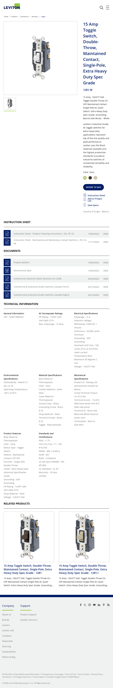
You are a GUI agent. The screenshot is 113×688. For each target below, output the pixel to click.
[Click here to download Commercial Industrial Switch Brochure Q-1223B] (7, 279)
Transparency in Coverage (52, 674)
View (105, 233)
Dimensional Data (22, 270)
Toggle (43, 16)
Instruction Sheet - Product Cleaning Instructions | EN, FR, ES (44, 233)
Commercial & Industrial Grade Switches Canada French (41, 286)
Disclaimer (7, 677)
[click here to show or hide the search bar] (101, 7)
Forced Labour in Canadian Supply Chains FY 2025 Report (56, 677)
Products (14, 16)
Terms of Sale (83, 674)
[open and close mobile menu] (107, 7)
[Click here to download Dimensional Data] (7, 270)
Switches (35, 16)
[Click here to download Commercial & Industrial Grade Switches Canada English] (7, 295)
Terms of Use (70, 674)
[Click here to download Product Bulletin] (7, 262)
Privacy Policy (96, 674)
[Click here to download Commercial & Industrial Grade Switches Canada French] (7, 287)
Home (6, 16)
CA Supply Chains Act (22, 677)
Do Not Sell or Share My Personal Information (20, 674)
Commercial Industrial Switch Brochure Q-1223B (37, 278)
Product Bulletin (22, 262)
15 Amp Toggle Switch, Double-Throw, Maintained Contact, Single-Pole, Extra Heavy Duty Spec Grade (28, 569)
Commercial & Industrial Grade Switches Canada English (41, 294)
